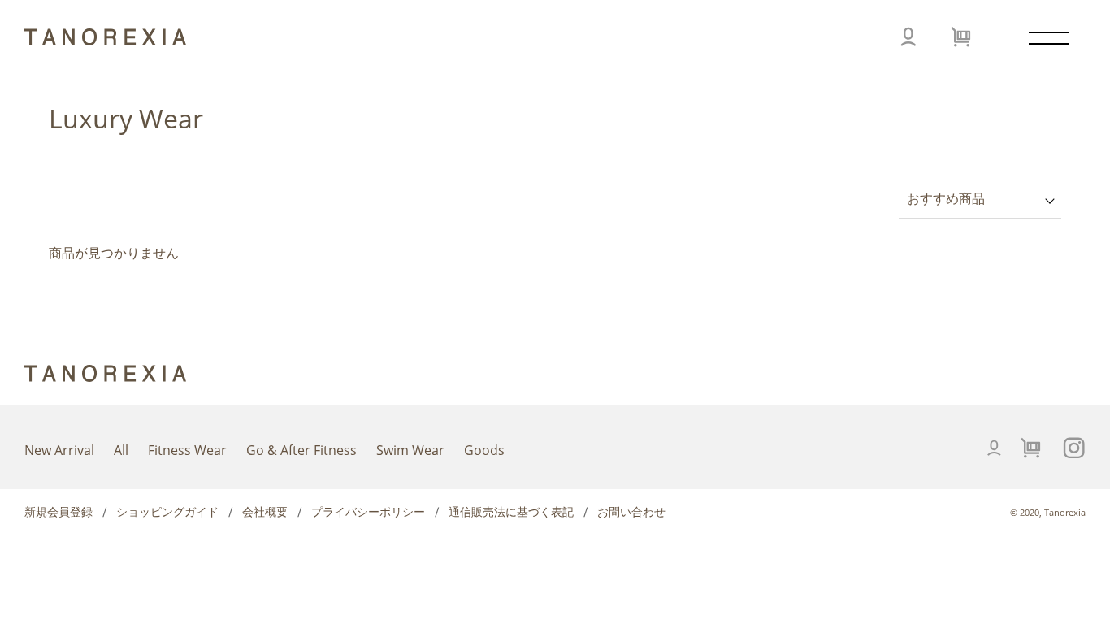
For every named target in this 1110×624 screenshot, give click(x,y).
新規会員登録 (58, 512)
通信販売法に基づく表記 (511, 512)
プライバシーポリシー (368, 512)
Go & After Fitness (301, 450)
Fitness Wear (187, 450)
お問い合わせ (631, 512)
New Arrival (59, 450)
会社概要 (265, 512)
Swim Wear (410, 450)
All (121, 450)
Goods (484, 450)
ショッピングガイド (167, 512)
